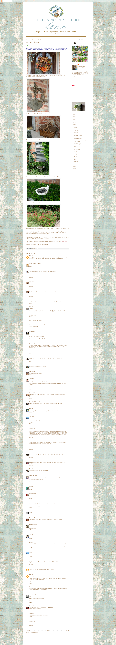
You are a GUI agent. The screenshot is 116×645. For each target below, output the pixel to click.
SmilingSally (31, 365)
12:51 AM (31, 296)
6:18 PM (30, 570)
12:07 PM (30, 617)
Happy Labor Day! (77, 146)
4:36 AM (30, 303)
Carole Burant (31, 493)
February (75, 161)
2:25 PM (30, 520)
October (75, 130)
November (75, 129)
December (75, 127)
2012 (74, 121)
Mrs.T (30, 416)
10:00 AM (31, 437)
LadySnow (31, 371)
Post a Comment (30, 627)
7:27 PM (30, 547)
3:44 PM (30, 530)
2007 (74, 166)
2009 (74, 126)
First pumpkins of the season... (79, 144)
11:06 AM (31, 564)
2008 (74, 164)
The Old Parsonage (32, 524)
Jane (30, 542)
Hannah (30, 460)
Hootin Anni (31, 331)
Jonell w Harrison (32, 567)
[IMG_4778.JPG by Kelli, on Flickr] (37, 175)
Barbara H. (31, 502)
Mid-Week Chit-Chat (77, 141)
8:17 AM (30, 398)
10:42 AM (31, 465)
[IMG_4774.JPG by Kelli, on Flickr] (43, 227)
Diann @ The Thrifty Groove (34, 320)
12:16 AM (31, 277)
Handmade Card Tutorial (78, 135)
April (75, 158)
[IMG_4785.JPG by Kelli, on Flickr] (43, 74)
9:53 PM (30, 556)
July (74, 153)
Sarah (30, 255)
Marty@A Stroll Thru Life (33, 401)
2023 (74, 114)
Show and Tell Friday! (77, 136)
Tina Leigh (31, 517)
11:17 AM (31, 471)
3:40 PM (30, 610)
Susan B (30, 551)
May (75, 156)
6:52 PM (30, 602)
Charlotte (31, 613)
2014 (74, 119)
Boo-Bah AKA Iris (32, 475)
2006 (74, 168)
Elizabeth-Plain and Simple (34, 290)
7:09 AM (30, 361)
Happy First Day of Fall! (78, 138)
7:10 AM (30, 368)
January (75, 162)
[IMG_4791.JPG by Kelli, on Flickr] (37, 112)
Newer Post (28, 630)
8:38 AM (30, 412)
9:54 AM (30, 424)
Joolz (30, 306)
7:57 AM (30, 374)
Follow (73, 80)
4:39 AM (30, 327)
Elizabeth (30, 270)
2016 (74, 116)
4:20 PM (30, 538)
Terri (30, 468)
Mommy (30, 605)
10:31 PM (30, 266)
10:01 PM (30, 259)
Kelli (80, 64)
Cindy (30, 534)
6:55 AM (30, 353)
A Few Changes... (77, 133)
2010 (74, 124)
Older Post (67, 630)
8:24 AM (30, 404)
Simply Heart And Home (33, 594)
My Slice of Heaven (32, 357)
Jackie (30, 574)
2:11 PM (30, 514)
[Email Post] (37, 248)
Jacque (30, 586)
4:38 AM (30, 316)
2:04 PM (30, 507)
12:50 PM (30, 483)
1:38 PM (30, 489)
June (75, 154)
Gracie (30, 300)
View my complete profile (76, 76)
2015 (74, 117)
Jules (30, 408)
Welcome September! (77, 149)
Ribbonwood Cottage (33, 392)
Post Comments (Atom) (34, 632)
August (75, 151)
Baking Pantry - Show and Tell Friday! (80, 140)
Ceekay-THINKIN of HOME (34, 263)
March (75, 159)
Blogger (62, 641)
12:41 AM (31, 625)
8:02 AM (30, 389)
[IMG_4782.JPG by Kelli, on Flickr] (43, 201)
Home (48, 630)
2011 (74, 122)
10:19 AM (31, 449)
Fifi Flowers (31, 511)
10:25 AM (31, 457)
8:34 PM (30, 583)
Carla (30, 453)
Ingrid (30, 281)
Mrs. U (30, 378)
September (75, 132)
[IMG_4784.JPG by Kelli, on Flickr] (43, 138)
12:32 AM (31, 286)
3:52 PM (30, 591)
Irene (30, 486)
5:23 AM (30, 340)
